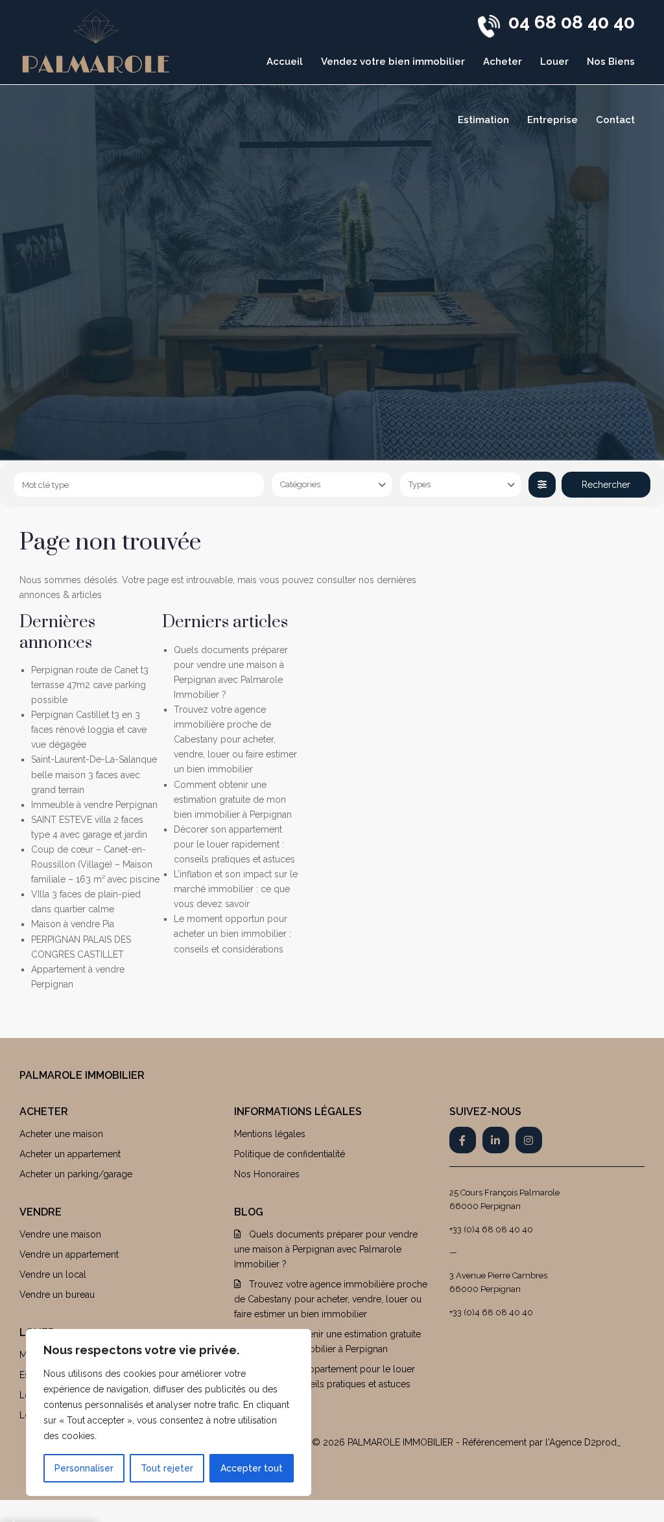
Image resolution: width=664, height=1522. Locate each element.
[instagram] (529, 1140)
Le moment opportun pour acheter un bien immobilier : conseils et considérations (232, 934)
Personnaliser (83, 1468)
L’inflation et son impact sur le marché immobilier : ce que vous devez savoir (236, 889)
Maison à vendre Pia (72, 924)
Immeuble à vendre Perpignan (94, 805)
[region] (168, 1412)
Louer (554, 61)
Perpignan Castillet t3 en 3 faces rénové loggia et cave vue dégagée (89, 729)
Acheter (502, 61)
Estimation (483, 120)
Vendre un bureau (57, 1294)
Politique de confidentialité (289, 1154)
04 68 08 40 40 (571, 22)
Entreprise (552, 120)
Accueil (285, 61)
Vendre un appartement (69, 1254)
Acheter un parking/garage (75, 1174)
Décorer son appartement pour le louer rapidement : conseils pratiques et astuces (234, 844)
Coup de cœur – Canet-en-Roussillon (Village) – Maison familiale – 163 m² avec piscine (95, 864)
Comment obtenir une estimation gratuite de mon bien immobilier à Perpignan (233, 799)
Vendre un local (52, 1274)
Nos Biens (611, 61)
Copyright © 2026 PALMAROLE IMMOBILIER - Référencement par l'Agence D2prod (442, 1442)
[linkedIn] (495, 1140)
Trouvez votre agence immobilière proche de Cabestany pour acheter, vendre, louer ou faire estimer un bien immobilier (235, 739)
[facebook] (462, 1140)
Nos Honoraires (267, 1174)
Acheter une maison (61, 1134)
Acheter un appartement (70, 1154)
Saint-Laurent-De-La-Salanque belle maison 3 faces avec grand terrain (94, 774)
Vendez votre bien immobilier (393, 61)
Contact (615, 120)
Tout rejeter (167, 1468)
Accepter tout (251, 1468)
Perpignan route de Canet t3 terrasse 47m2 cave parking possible (89, 685)
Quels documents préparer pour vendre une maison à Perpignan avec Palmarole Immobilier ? (326, 1249)
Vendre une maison (60, 1234)
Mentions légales (269, 1134)
